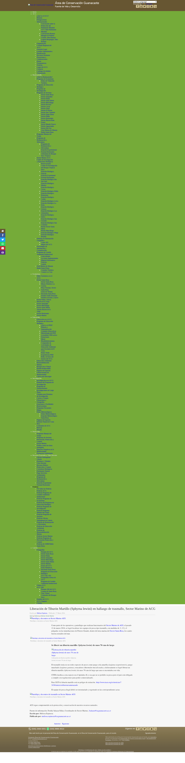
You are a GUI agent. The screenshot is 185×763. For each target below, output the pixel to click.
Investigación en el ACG (45, 380)
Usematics (153, 737)
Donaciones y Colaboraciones (42, 58)
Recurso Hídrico (42, 465)
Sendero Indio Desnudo (49, 296)
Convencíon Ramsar (48, 34)
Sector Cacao (45, 106)
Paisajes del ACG (47, 552)
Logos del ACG (42, 67)
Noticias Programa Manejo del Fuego (43, 511)
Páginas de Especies (43, 370)
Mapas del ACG (46, 244)
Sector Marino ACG (44, 158)
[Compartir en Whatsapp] (3, 243)
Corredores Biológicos (44, 469)
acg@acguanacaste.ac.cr (39, 739)
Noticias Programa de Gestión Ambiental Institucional (44, 495)
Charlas (39, 603)
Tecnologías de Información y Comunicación (42, 248)
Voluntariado (41, 73)
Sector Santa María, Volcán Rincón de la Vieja (44, 309)
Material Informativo (48, 260)
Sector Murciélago (47, 103)
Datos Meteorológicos (44, 412)
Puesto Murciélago (47, 231)
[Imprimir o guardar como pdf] (2, 252)
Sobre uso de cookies (104, 750)
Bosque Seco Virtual (44, 367)
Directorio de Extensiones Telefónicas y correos (42, 746)
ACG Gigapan (42, 601)
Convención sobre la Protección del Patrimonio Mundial (48, 26)
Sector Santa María (47, 100)
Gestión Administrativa (44, 51)
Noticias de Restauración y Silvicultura (45, 523)
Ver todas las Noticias (44, 489)
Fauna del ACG (46, 566)
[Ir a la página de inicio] (2, 231)
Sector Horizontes (47, 118)
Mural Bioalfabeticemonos (47, 340)
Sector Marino (41, 315)
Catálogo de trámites (44, 71)
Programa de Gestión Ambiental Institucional (45, 253)
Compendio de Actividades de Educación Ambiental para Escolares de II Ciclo (48, 347)
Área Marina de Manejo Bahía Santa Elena (45, 267)
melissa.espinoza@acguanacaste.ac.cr (56, 716)
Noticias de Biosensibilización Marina (43, 532)
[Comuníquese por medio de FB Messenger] (155, 7)
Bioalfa (39, 430)
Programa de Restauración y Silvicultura (42, 140)
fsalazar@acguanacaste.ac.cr (100, 710)
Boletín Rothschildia (44, 368)
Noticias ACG (41, 491)
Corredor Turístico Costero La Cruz (47, 271)
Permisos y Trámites (43, 461)
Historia (39, 18)
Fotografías (40, 550)
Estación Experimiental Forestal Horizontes (49, 151)
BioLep (39, 428)
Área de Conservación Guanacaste (77, 3)
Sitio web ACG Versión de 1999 (114, 743)
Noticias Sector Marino (44, 536)
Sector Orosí (45, 108)
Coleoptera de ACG (43, 426)
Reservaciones (46, 164)
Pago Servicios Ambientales (42, 474)
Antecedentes (45, 256)
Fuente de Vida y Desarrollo (67, 6)
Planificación (41, 53)
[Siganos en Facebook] (137, 7)
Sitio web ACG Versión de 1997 (114, 744)
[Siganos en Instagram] (148, 7)
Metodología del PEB (48, 333)
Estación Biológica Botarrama (47, 194)
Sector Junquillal (46, 97)
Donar (39, 61)
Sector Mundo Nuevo (48, 124)
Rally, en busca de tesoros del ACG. (47, 358)
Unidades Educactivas (48, 331)
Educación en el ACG (44, 319)
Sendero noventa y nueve (49, 298)
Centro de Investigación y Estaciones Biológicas (45, 161)
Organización (41, 43)
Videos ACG (41, 585)
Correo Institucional (34, 747)
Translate (149, 4)
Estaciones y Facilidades (45, 404)
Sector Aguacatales (47, 126)
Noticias (39, 65)
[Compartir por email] (2, 248)
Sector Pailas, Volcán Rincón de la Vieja (44, 300)
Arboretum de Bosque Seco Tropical (48, 155)
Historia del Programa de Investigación (45, 383)
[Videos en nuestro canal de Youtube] (145, 7)
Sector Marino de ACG (114, 625)
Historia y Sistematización (46, 328)
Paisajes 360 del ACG (48, 589)
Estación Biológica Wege (49, 233)
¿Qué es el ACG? (43, 16)
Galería (43, 264)
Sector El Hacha (46, 110)
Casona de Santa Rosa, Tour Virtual (49, 592)
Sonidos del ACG (43, 599)
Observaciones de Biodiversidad (43, 373)
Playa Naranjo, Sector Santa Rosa (48, 289)
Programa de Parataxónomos (42, 387)
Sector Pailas (45, 99)
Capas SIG (44, 242)
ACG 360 (40, 587)
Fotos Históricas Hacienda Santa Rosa (48, 568)
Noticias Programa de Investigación (44, 507)
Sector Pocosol (46, 104)
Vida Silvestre (41, 463)
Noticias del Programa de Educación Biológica (45, 503)
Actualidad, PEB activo (49, 335)
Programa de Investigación (41, 90)
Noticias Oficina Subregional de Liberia (44, 519)
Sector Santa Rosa (47, 95)
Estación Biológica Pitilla (49, 191)
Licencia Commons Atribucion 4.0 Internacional (120, 751)
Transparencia (41, 63)
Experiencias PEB (47, 355)
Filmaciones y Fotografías (41, 401)
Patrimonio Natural (43, 471)
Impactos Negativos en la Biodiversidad (45, 450)
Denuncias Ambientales (45, 453)
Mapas (39, 410)
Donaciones (45, 337)
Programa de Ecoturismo (45, 79)
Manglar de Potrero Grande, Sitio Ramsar (48, 36)
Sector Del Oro (46, 128)
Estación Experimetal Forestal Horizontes (48, 176)
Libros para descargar (44, 376)
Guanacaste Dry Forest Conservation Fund (132, 738)
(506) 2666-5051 (35, 742)
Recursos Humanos (43, 55)
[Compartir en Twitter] (2, 239)
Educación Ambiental (44, 361)
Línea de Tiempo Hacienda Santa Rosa (48, 293)
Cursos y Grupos (42, 398)
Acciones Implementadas (49, 258)
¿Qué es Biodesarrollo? (45, 77)
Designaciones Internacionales (42, 21)
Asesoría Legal (42, 49)
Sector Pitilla (45, 116)
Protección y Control (44, 467)
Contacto (40, 69)
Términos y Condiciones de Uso (87, 750)
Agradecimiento (150, 733)
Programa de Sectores (44, 93)
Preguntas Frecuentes (44, 408)
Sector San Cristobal (48, 112)
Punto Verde (45, 353)
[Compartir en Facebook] (2, 235)
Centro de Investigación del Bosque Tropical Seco (49, 167)
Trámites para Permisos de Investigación (44, 395)
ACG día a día (46, 575)
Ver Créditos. (126, 740)
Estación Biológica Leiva (49, 201)
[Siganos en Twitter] (141, 7)
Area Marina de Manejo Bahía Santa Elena (49, 131)
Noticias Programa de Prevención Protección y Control (45, 540)
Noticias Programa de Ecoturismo (44, 499)
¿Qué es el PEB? (47, 325)
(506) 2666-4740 (36, 744)
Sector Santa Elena (47, 114)
